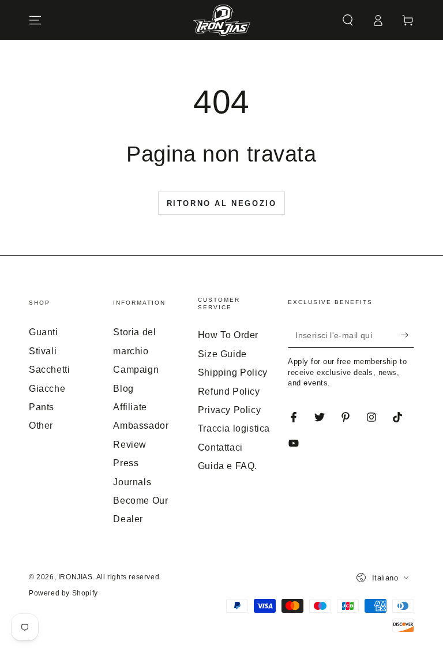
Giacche (47, 389)
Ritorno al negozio (222, 203)
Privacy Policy (229, 410)
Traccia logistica (234, 428)
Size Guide (222, 354)
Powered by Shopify (63, 593)
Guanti (43, 332)
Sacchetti (49, 369)
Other (41, 425)
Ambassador (140, 425)
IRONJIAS (75, 577)
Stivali (43, 351)
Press (125, 463)
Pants (41, 407)
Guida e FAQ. (227, 466)
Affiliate (130, 407)
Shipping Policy (233, 372)
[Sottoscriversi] (407, 334)
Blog (123, 389)
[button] (348, 20)
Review (130, 444)
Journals (132, 482)
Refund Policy (229, 391)
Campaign (136, 369)
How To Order (228, 335)
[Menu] (35, 20)
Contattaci (220, 447)
